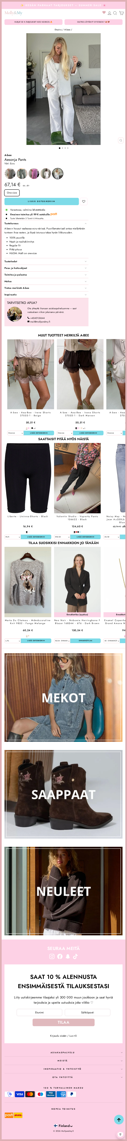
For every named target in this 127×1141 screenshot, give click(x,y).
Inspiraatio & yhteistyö (63, 1068)
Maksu (8, 281)
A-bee (67, 29)
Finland (64, 1125)
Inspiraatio (10, 294)
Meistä (63, 1060)
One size (12, 193)
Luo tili (73, 1036)
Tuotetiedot (10, 261)
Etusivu (58, 29)
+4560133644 (37, 318)
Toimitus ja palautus (15, 274)
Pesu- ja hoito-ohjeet (15, 268)
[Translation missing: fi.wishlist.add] (83, 201)
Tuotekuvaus (11, 223)
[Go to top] (119, 1119)
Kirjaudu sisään (58, 1036)
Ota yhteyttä (62, 1077)
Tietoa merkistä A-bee (16, 288)
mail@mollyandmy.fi (40, 321)
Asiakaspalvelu (63, 1052)
